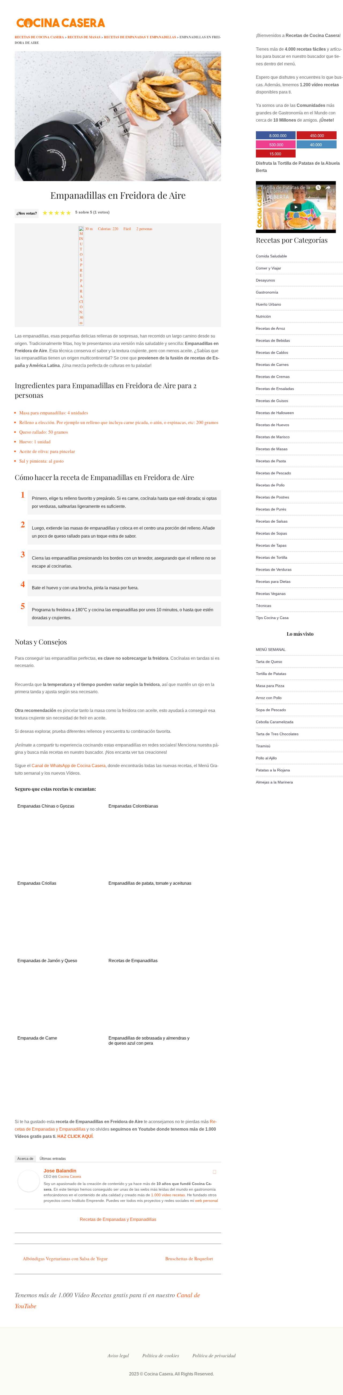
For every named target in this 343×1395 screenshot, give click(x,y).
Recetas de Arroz (270, 328)
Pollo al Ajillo (266, 758)
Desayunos (265, 280)
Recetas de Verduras (274, 569)
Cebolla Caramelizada (274, 722)
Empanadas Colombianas (133, 806)
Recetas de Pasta (271, 461)
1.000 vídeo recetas (168, 1195)
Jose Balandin (60, 1170)
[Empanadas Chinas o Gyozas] (59, 866)
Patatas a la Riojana (273, 770)
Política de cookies (160, 1355)
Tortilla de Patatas (271, 674)
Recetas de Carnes (272, 364)
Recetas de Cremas (273, 376)
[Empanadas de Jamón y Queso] (59, 1020)
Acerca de (25, 1159)
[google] (315, 20)
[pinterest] (325, 20)
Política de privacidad (214, 1355)
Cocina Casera (69, 1177)
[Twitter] (214, 1172)
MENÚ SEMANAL (271, 649)
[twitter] (283, 20)
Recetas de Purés (271, 509)
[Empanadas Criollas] (59, 943)
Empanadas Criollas (36, 883)
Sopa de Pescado (271, 710)
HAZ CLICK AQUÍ (74, 1136)
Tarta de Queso (269, 661)
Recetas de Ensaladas (275, 389)
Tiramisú (263, 746)
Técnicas (263, 605)
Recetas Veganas (271, 593)
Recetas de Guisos (272, 401)
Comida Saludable (271, 256)
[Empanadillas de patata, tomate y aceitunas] (151, 943)
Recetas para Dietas (273, 581)
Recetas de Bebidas (273, 340)
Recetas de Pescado (273, 473)
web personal (206, 1200)
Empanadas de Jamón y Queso (47, 960)
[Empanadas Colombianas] (151, 866)
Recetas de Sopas (271, 533)
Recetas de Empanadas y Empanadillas (118, 1219)
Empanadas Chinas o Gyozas (45, 806)
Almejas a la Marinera (274, 782)
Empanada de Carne (37, 1038)
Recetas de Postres (272, 497)
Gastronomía (267, 292)
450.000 (317, 135)
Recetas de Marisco (273, 437)
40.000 (316, 144)
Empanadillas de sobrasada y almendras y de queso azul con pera (149, 1040)
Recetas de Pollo (270, 485)
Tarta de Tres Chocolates (277, 734)
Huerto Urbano (268, 304)
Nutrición (263, 316)
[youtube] (304, 20)
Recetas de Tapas (271, 545)
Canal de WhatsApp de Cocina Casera (69, 765)
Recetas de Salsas (272, 521)
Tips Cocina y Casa (272, 618)
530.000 (276, 144)
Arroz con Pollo (269, 698)
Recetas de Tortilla (271, 557)
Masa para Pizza (270, 686)
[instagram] (293, 20)
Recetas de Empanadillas (133, 960)
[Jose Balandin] (28, 1190)
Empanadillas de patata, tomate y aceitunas (150, 883)
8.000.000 (277, 135)
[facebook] (272, 20)
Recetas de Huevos (272, 425)
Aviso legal (118, 1355)
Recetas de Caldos (272, 352)
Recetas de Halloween (275, 413)
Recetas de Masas (272, 449)
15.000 (275, 153)
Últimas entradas (53, 1159)
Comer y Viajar (268, 268)
